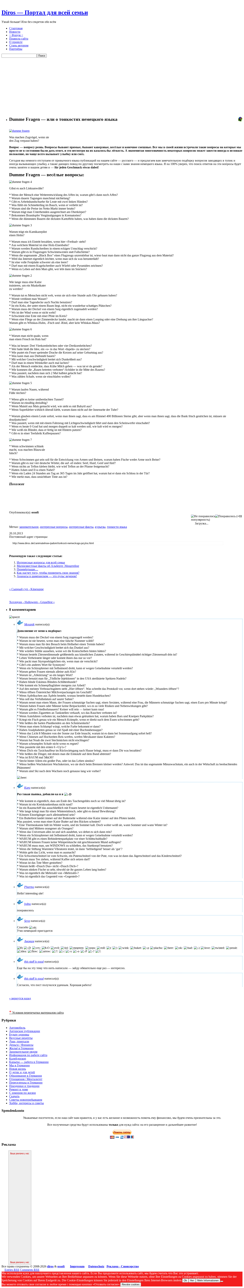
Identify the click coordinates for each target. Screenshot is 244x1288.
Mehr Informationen (208, 1280)
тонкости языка (117, 526)
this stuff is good (34, 961)
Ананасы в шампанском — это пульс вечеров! (47, 576)
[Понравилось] (225, 516)
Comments (29, 1269)
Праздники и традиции (24, 1086)
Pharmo (29, 887)
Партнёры (15, 48)
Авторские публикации (24, 1031)
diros (50, 1266)
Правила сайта (18, 38)
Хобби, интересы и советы (26, 1103)
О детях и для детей (22, 1072)
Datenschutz (96, 1266)
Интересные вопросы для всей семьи (41, 562)
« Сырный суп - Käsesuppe (26, 589)
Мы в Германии (19, 1065)
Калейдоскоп (17, 1058)
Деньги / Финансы (21, 1044)
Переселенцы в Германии (26, 1082)
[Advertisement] (122, 86)
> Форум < (16, 35)
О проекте (15, 42)
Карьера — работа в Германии (29, 1062)
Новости (14, 31)
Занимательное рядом (23, 1051)
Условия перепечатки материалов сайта (36, 1012)
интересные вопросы (53, 526)
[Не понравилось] (203, 516)
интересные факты (81, 526)
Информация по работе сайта (28, 1055)
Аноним (29, 941)
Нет (192, 1280)
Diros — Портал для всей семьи (45, 12)
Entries (12, 1269)
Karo (27, 787)
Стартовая (15, 28)
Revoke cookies (131, 1284)
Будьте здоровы (19, 1034)
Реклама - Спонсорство (123, 1266)
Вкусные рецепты (21, 1038)
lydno (27, 903)
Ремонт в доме (18, 1089)
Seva (27, 920)
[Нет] (221, 1281)
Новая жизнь (17, 1068)
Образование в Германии (25, 1075)
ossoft (61, 1266)
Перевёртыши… (27, 569)
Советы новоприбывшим (25, 1099)
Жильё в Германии (21, 1048)
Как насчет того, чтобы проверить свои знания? (48, 572)
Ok (185, 1280)
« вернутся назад (20, 998)
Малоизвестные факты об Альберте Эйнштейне (48, 566)
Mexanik (29, 624)
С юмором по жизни (22, 1092)
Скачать (14, 1096)
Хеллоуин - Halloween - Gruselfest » (32, 602)
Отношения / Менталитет (25, 1079)
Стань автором (18, 45)
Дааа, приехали (19, 1041)
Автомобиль (17, 1027)
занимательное (29, 526)
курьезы (100, 526)
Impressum (77, 1266)
